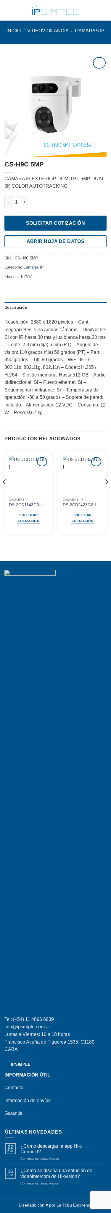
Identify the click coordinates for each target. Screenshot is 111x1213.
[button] (8, 10)
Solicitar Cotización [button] (28, 518)
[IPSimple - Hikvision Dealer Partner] (55, 10)
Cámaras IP (89, 30)
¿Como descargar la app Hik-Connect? (51, 1149)
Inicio (14, 30)
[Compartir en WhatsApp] (8, 289)
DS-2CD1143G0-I (25, 505)
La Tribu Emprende (75, 1205)
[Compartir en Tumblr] (37, 289)
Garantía (13, 1113)
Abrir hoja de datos (56, 241)
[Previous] (4, 494)
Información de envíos (27, 1100)
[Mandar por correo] (29, 289)
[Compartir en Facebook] (15, 289)
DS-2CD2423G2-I (79, 505)
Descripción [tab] (15, 307)
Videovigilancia (48, 30)
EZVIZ (26, 276)
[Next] (106, 494)
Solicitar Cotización (55, 223)
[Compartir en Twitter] (22, 289)
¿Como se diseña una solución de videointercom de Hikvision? (56, 1173)
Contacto (13, 1087)
